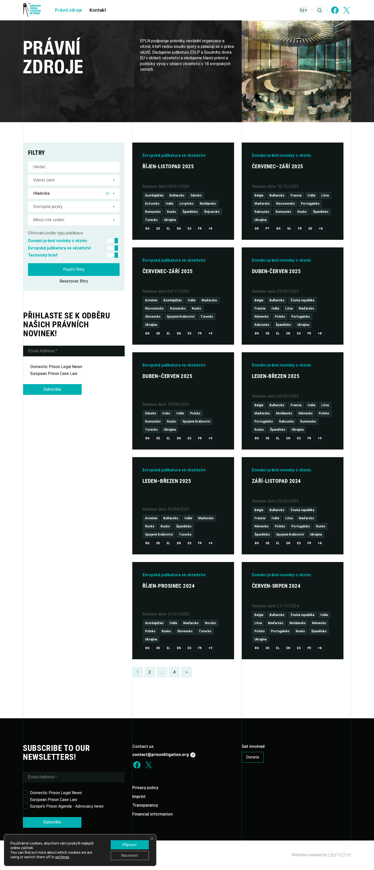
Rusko (171, 212)
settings (62, 857)
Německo (261, 316)
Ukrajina (170, 220)
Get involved (253, 746)
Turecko (151, 220)
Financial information (152, 814)
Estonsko (152, 203)
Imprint (139, 796)
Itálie (169, 203)
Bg (147, 228)
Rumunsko (153, 212)
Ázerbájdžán (154, 195)
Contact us (143, 746)
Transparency (145, 805)
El (168, 228)
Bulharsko (176, 195)
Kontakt (98, 10)
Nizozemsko (285, 203)
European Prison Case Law (53, 373)
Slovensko (153, 316)
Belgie (258, 195)
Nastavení (129, 855)
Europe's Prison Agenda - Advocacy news (67, 806)
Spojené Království (180, 316)
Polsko (280, 316)
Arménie (151, 300)
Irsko (166, 413)
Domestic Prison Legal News (56, 366)
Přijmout (130, 845)
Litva (325, 195)
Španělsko (190, 212)
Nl (289, 228)
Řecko (149, 526)
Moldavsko (208, 203)
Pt (267, 228)
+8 (210, 228)
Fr (200, 228)
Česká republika (302, 300)
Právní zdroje (68, 10)
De (158, 228)
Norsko (210, 623)
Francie (296, 195)
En (179, 228)
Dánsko (196, 195)
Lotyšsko (186, 203)
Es (189, 228)
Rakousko (261, 212)
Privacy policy (145, 787)
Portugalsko (310, 203)
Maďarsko (262, 203)
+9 (210, 333)
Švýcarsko (212, 212)
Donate (252, 757)
